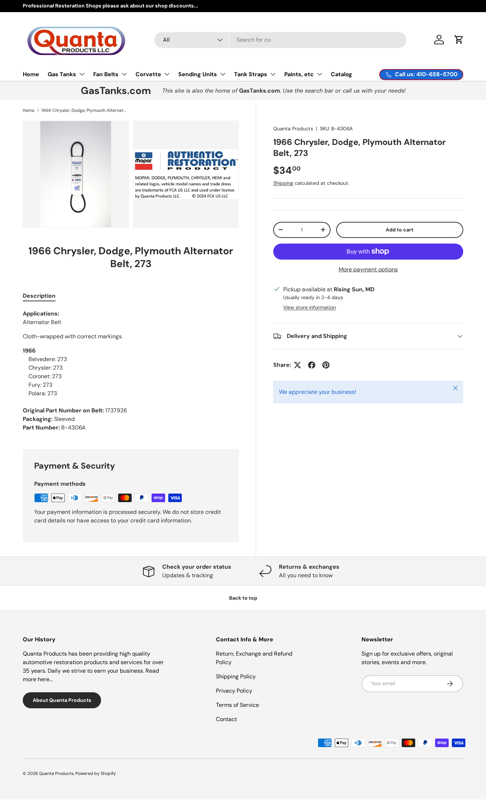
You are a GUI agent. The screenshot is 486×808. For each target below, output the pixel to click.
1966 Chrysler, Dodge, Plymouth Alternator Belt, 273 (84, 110)
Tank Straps (250, 74)
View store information (309, 307)
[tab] (39, 296)
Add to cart (399, 229)
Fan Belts (105, 74)
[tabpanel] (131, 370)
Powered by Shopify (95, 773)
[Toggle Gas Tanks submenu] (82, 74)
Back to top (243, 598)
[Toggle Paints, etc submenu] (319, 74)
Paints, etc (299, 74)
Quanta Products (293, 128)
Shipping (283, 183)
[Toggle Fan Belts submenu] (124, 74)
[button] (459, 39)
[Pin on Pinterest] (326, 365)
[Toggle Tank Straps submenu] (273, 74)
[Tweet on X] (297, 365)
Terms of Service (237, 705)
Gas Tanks (62, 74)
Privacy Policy (234, 690)
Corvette (148, 74)
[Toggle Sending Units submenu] (222, 74)
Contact (226, 719)
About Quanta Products (62, 700)
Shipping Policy (236, 676)
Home (31, 74)
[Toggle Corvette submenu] (167, 74)
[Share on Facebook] (312, 365)
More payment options (368, 269)
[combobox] (280, 40)
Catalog (341, 74)
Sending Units (197, 74)
